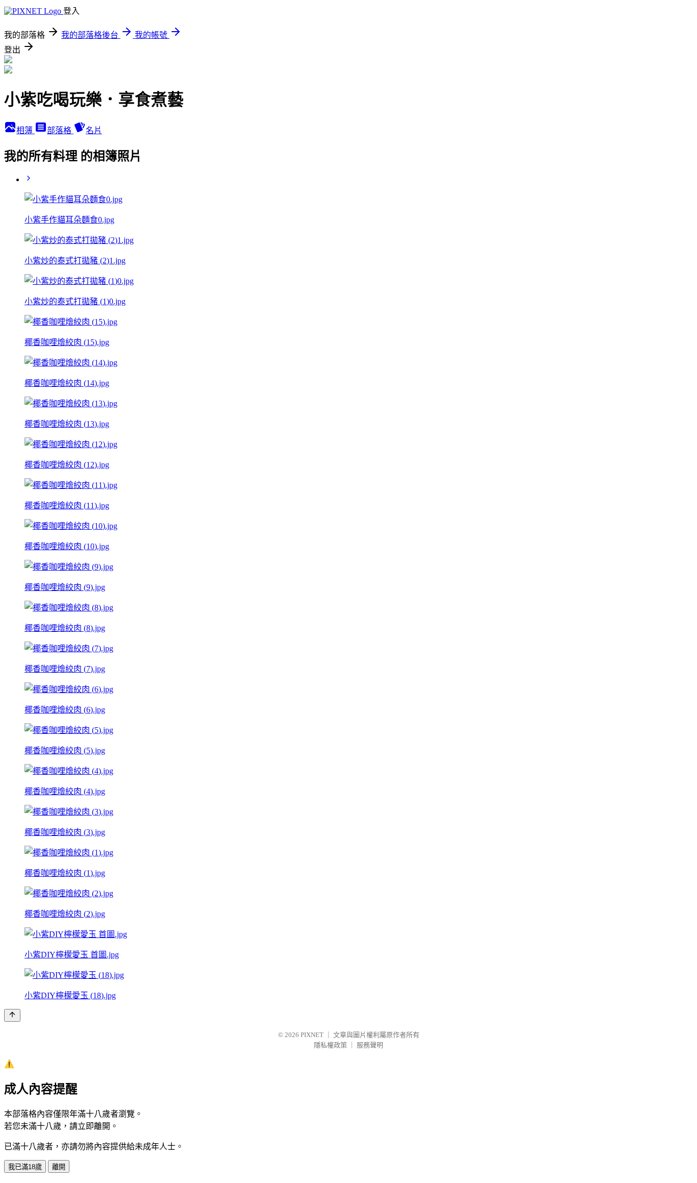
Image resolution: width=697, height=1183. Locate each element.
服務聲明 (370, 1045)
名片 (94, 130)
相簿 (25, 130)
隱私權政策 (330, 1045)
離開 (58, 1167)
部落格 (60, 130)
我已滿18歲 (25, 1167)
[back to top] (12, 1015)
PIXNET (312, 1035)
